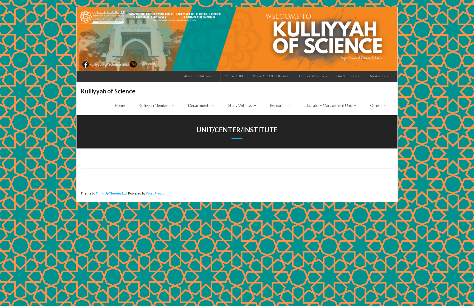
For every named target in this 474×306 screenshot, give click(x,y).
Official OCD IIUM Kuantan (271, 76)
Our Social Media (311, 76)
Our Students (346, 76)
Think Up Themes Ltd (111, 193)
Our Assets (376, 76)
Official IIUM (234, 76)
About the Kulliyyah (198, 76)
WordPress (154, 193)
